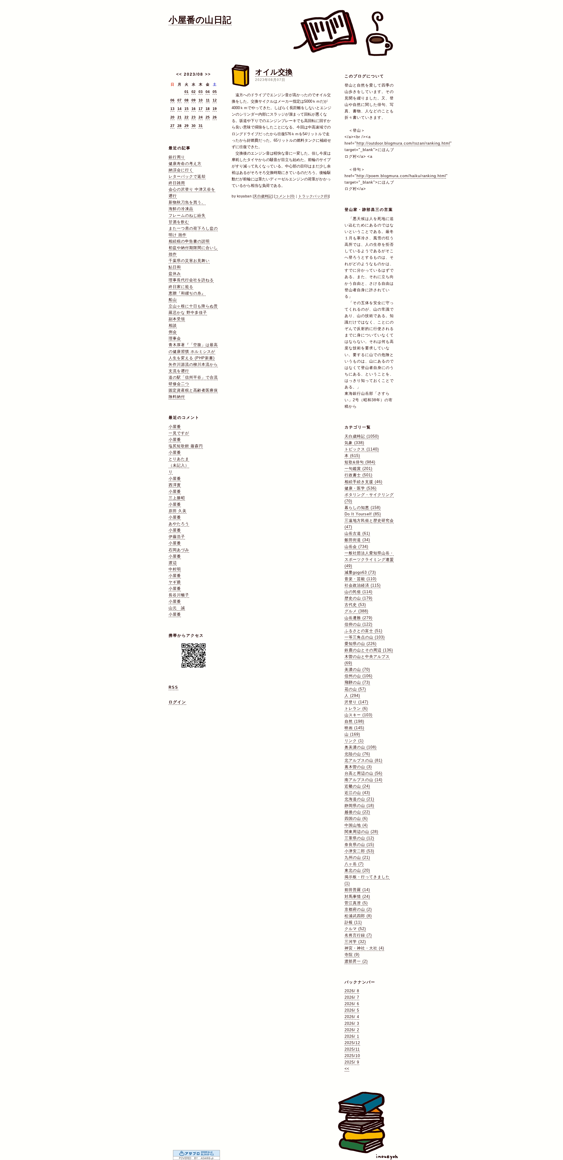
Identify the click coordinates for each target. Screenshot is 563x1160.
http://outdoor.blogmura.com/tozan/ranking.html (403, 143)
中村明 (175, 569)
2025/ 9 (352, 1062)
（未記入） (179, 465)
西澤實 (175, 485)
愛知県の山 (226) (361, 643)
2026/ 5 (352, 1010)
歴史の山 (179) (358, 598)
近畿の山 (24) (357, 786)
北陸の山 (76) (357, 754)
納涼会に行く (181, 170)
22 (186, 117)
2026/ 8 (352, 991)
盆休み (175, 273)
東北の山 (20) (357, 870)
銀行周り (177, 157)
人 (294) (352, 695)
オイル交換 (274, 72)
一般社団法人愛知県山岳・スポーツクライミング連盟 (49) (369, 559)
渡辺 (173, 562)
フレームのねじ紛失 (187, 215)
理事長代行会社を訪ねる (191, 280)
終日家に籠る (181, 287)
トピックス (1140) (362, 449)
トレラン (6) (356, 708)
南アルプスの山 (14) (363, 780)
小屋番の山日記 (200, 20)
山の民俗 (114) (358, 592)
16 (193, 109)
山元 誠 (177, 608)
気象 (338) (354, 443)
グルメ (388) (356, 611)
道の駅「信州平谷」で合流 (193, 377)
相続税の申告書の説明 (189, 241)
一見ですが (179, 433)
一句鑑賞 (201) (358, 468)
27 (172, 126)
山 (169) (352, 734)
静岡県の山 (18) (359, 805)
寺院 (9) (352, 954)
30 (193, 126)
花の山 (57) (355, 689)
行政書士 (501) (358, 475)
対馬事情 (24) (357, 896)
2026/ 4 (352, 1017)
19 (215, 109)
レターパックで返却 (187, 176)
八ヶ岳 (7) (354, 864)
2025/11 (352, 1049)
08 (186, 100)
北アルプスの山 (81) (363, 760)
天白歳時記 (263, 196)
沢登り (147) (356, 702)
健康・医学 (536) (361, 488)
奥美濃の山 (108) (361, 747)
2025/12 (352, 1043)
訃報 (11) (353, 922)
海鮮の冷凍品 (181, 208)
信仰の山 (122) (358, 624)
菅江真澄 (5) (356, 903)
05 (215, 92)
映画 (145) (354, 728)
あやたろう (179, 523)
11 (208, 100)
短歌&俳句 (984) (360, 462)
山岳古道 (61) (357, 533)
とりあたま (179, 459)
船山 (173, 299)
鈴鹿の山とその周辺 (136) (369, 650)
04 (208, 92)
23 (193, 117)
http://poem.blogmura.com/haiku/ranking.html (401, 176)
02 (193, 92)
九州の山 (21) (357, 857)
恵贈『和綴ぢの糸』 (187, 293)
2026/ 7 (352, 997)
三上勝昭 (177, 498)
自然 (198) (354, 721)
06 (172, 100)
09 (193, 100)
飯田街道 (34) (357, 540)
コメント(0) (285, 196)
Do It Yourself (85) (363, 514)
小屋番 (175, 426)
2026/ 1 (352, 1036)
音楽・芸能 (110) (361, 579)
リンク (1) (354, 741)
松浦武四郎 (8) (358, 916)
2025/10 (352, 1056)
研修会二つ (179, 384)
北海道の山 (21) (359, 799)
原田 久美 (177, 511)
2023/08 (193, 74)
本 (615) (352, 455)
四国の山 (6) (356, 818)
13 (172, 109)
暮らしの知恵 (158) (363, 507)
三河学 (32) (355, 941)
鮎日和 (175, 267)
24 (201, 117)
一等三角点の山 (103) (365, 637)
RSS (173, 687)
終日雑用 (177, 183)
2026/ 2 (352, 1030)
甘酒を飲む (179, 222)
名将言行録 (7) (358, 935)
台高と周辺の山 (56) (363, 773)
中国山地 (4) (356, 825)
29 (186, 126)
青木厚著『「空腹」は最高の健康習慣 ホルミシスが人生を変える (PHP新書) (193, 351)
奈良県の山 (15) (359, 844)
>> (208, 74)
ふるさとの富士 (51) (363, 631)
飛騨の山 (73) (357, 682)
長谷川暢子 (179, 595)
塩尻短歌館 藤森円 (186, 446)
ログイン (177, 702)
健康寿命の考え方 (185, 163)
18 (208, 109)
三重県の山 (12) (359, 838)
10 (201, 100)
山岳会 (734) (356, 546)
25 (208, 117)
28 (179, 126)
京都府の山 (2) (358, 909)
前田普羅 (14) (357, 890)
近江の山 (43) (357, 792)
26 (215, 117)
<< (179, 74)
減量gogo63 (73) (360, 572)
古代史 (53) (355, 604)
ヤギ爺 (175, 582)
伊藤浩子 (177, 536)
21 (179, 117)
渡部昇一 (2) (356, 961)
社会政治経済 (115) (363, 585)
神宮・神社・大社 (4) (364, 948)
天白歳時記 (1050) (362, 436)
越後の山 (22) (357, 812)
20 (172, 117)
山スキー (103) (358, 715)
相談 (173, 325)
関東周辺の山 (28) (361, 831)
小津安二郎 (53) (359, 851)
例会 (173, 332)
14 (179, 109)
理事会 (175, 338)
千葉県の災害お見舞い (189, 260)
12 (215, 100)
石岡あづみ (179, 550)
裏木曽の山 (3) (358, 767)
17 (201, 109)
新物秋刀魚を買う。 (187, 202)
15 (186, 109)
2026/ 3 (352, 1023)
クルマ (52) (355, 929)
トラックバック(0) (313, 196)
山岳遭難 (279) (358, 618)
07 (179, 100)
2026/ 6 (352, 1004)
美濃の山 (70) (357, 669)
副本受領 (177, 319)
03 (201, 92)
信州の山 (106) (358, 676)
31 (201, 126)
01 (186, 92)
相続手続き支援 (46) (363, 482)
